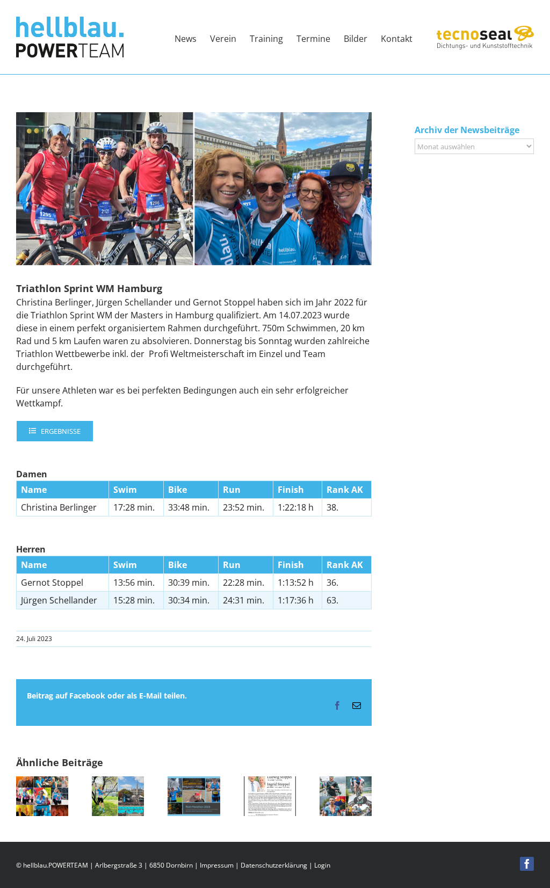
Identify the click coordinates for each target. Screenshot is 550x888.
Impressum (217, 865)
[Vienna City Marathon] (118, 782)
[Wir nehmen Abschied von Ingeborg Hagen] (42, 782)
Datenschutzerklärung (274, 865)
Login (322, 865)
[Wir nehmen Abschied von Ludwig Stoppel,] (270, 782)
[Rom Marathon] (194, 782)
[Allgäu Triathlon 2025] (346, 782)
